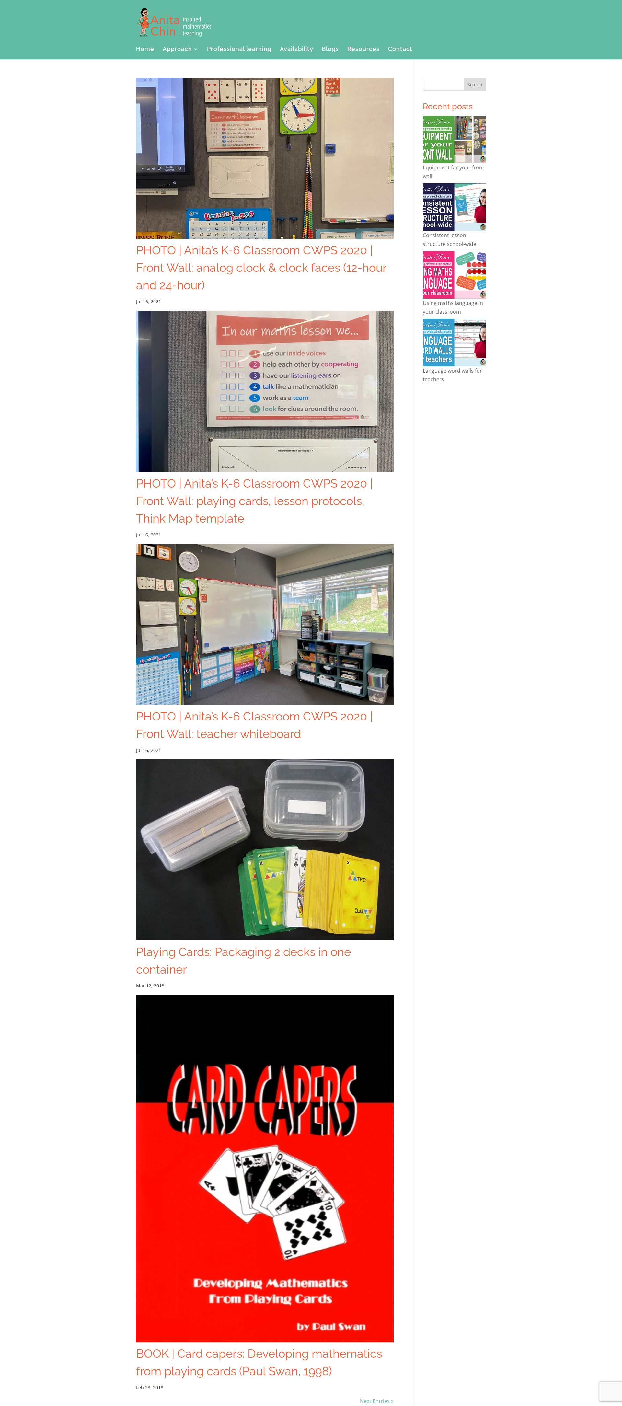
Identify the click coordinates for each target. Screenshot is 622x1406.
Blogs (330, 49)
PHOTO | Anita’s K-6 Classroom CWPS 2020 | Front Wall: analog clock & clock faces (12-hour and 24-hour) (261, 267)
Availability (296, 49)
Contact (400, 49)
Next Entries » (377, 1401)
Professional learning (239, 49)
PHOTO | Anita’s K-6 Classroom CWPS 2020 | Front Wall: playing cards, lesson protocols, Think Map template (254, 501)
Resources (363, 49)
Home (145, 49)
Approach (177, 49)
